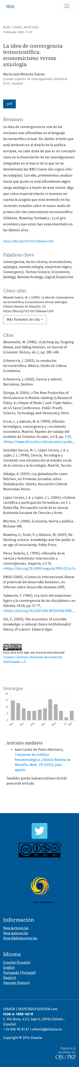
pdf (9, 104)
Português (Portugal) (19, 973)
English (9, 968)
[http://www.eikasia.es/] (39, 890)
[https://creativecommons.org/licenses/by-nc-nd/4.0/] (39, 850)
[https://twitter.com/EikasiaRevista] (39, 831)
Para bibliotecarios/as (20, 938)
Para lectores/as (16, 928)
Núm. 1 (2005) (12, 27)
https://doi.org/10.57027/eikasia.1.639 (28, 241)
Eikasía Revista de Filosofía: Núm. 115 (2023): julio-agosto (43, 765)
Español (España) (16, 963)
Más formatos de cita (23, 320)
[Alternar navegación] (67, 6)
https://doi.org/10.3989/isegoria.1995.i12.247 (39, 569)
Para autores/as (15, 933)
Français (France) (16, 983)
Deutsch (9, 978)
